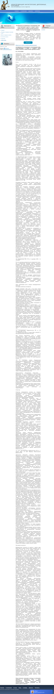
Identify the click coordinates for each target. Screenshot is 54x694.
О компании (24, 11)
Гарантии (3, 38)
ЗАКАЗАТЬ (3, 40)
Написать (7, 48)
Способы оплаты (4, 36)
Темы (20, 687)
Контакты (37, 11)
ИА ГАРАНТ (43, 29)
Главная (17, 11)
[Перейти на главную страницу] (5, 5)
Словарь (25, 687)
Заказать (30, 11)
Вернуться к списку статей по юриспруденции (26, 45)
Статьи (15, 687)
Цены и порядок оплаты (6, 35)
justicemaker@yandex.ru (7, 49)
